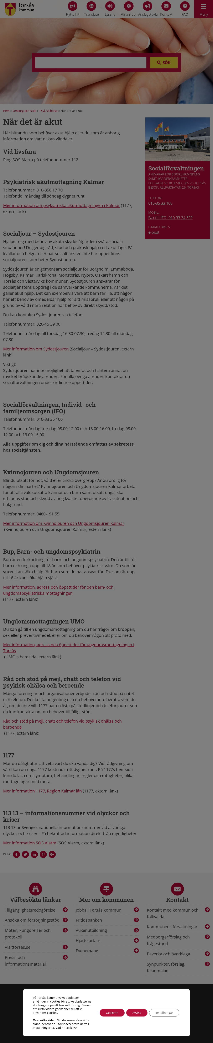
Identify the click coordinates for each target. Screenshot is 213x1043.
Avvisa (137, 1013)
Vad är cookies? (66, 1028)
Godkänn (112, 1013)
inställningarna (43, 1028)
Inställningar (164, 1013)
